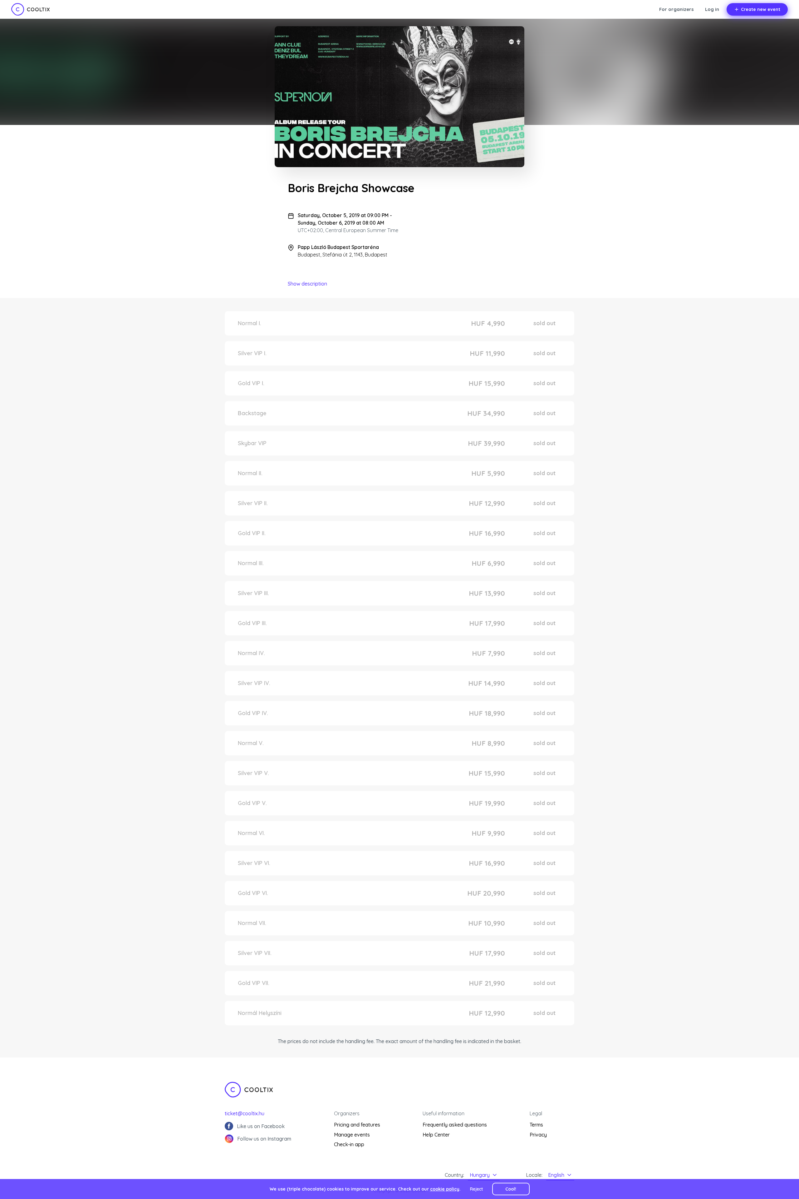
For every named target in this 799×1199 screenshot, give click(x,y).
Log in (712, 9)
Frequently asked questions (455, 1125)
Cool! (510, 1189)
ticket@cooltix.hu (244, 1113)
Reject (476, 1189)
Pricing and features (357, 1125)
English (556, 1175)
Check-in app (349, 1144)
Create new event (760, 9)
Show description (307, 283)
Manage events (352, 1135)
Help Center (436, 1135)
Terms (536, 1125)
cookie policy (444, 1189)
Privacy (538, 1135)
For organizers (676, 9)
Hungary (480, 1175)
